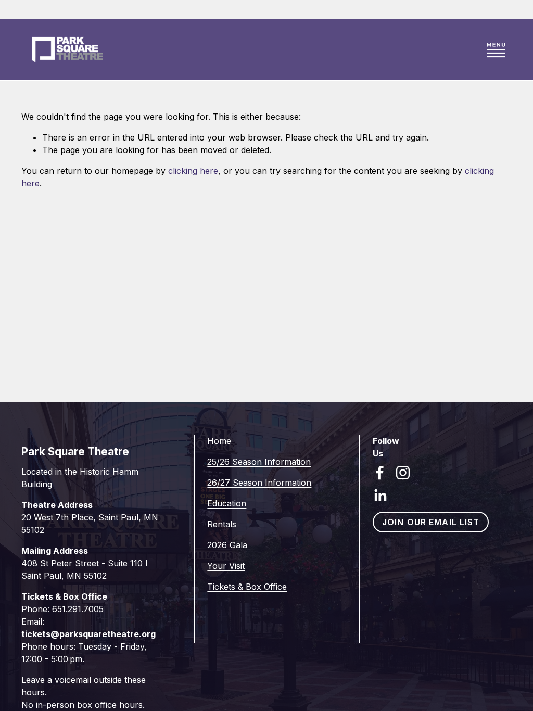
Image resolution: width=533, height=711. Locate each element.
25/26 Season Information (259, 461)
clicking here (193, 171)
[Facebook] (380, 472)
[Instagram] (403, 472)
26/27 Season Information (259, 482)
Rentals (221, 524)
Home (219, 441)
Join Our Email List (430, 522)
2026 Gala (227, 545)
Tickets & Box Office (247, 586)
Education (226, 503)
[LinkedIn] (380, 495)
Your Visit (226, 566)
